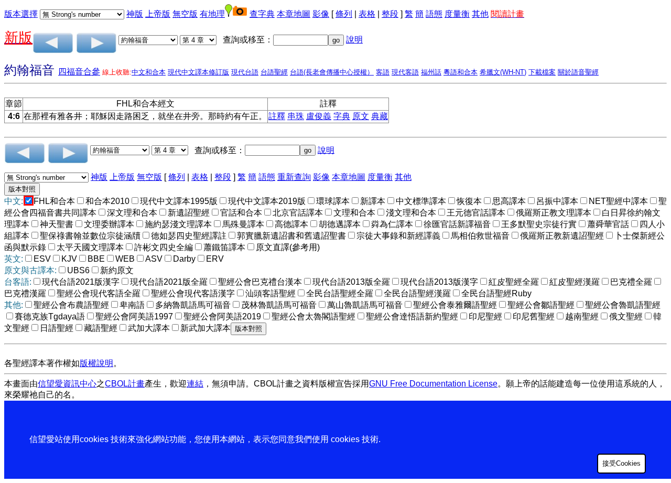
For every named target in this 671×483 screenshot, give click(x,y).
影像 (320, 13)
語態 (434, 13)
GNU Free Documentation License (433, 383)
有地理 (212, 13)
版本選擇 (21, 13)
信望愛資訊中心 (67, 383)
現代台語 (244, 72)
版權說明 (96, 363)
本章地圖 (293, 13)
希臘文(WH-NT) (503, 72)
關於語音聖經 (578, 72)
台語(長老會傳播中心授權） (332, 72)
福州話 (431, 72)
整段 (390, 13)
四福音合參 (79, 71)
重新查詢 (294, 177)
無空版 (185, 13)
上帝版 (157, 13)
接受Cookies (621, 463)
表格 (367, 13)
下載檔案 (542, 72)
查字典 (262, 13)
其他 (480, 13)
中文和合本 (149, 72)
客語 (382, 72)
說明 (354, 39)
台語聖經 (274, 72)
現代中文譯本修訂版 (198, 72)
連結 (195, 383)
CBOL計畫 (125, 383)
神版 (134, 13)
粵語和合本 (460, 72)
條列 (344, 13)
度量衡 (457, 13)
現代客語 (405, 72)
